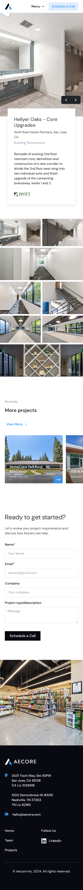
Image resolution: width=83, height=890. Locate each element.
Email (10, 564)
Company (12, 583)
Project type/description (23, 603)
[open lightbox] (20, 232)
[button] (38, 6)
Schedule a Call (63, 6)
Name (10, 544)
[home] (9, 6)
